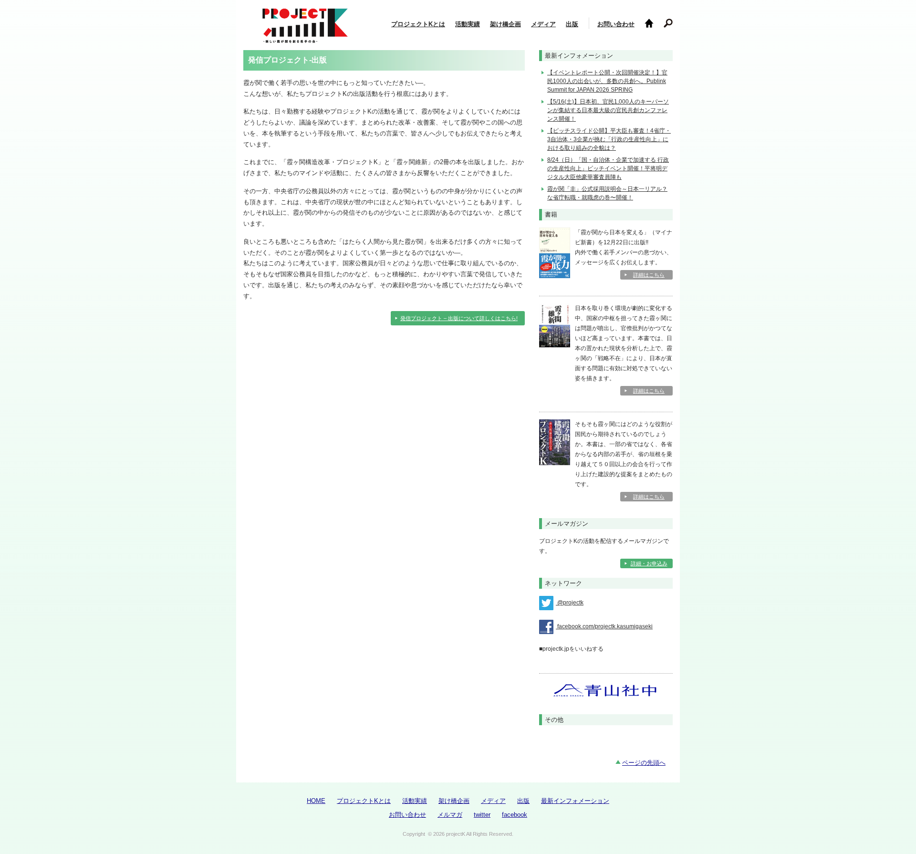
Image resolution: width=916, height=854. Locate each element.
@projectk (569, 602)
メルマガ (449, 814)
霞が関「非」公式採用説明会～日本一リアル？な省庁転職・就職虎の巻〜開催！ (607, 193)
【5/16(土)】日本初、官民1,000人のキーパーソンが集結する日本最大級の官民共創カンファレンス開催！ (608, 110)
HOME (316, 800)
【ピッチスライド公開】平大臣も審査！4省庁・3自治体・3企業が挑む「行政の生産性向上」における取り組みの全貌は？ (609, 139)
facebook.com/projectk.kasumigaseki (604, 626)
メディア (543, 24)
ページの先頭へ (644, 762)
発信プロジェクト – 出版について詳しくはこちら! (459, 318)
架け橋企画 (505, 24)
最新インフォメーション (575, 800)
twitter (482, 814)
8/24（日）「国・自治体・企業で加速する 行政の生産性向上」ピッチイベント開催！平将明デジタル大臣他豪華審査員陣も (608, 168)
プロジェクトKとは (418, 24)
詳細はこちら (649, 275)
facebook (514, 814)
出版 (572, 24)
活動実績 (467, 24)
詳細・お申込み (649, 563)
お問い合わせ (616, 24)
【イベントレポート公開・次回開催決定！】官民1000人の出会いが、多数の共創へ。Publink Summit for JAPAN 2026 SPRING (607, 81)
